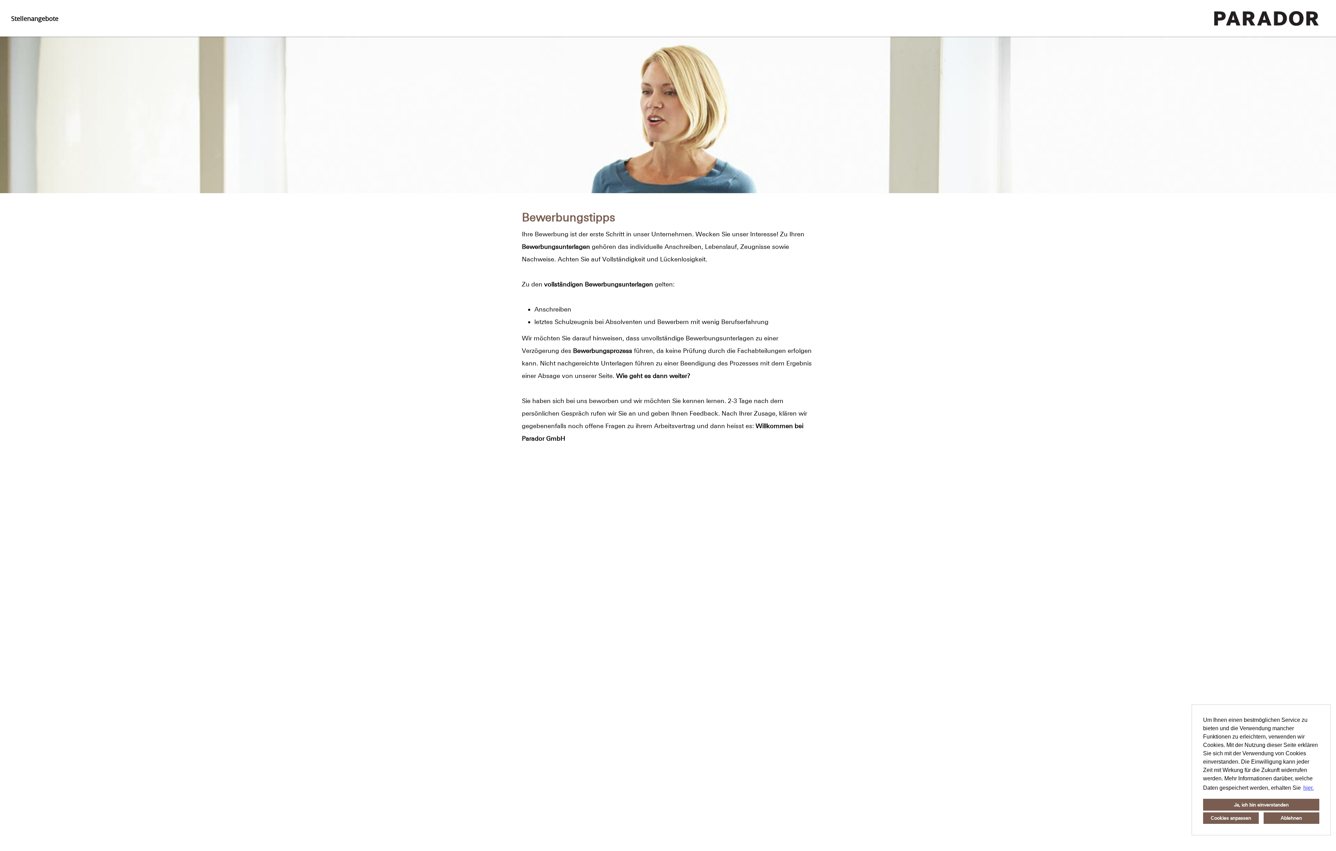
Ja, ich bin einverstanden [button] (1261, 804)
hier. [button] (1308, 788)
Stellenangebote (34, 18)
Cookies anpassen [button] (1231, 818)
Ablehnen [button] (1291, 818)
